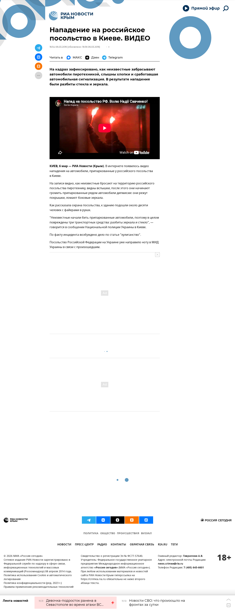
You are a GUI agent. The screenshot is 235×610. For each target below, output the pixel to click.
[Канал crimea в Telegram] (89, 520)
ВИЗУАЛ (146, 533)
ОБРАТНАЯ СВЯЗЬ (142, 545)
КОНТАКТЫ (118, 545)
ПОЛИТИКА (90, 533)
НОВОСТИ (64, 545)
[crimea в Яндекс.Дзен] (117, 520)
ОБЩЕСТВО (107, 533)
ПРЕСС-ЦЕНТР (84, 545)
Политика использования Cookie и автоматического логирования (38, 577)
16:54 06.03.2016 (58, 46)
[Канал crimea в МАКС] (146, 520)
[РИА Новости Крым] (71, 16)
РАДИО (102, 545)
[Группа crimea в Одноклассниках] (132, 520)
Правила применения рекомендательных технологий (38, 587)
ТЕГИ (174, 545)
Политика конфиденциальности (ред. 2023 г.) (33, 583)
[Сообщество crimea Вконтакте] (103, 520)
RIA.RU (162, 545)
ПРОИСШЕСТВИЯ (128, 533)
